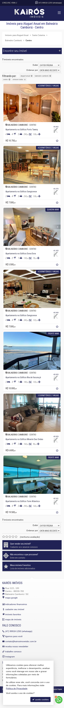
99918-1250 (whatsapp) (18, 631)
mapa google (11, 598)
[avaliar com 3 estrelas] (9, 536)
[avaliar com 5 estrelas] (16, 536)
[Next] (56, 103)
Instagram (10, 656)
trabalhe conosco (13, 651)
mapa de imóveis (13, 619)
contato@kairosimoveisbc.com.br (20, 641)
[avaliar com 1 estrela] (3, 536)
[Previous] (7, 103)
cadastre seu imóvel (14, 609)
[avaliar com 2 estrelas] (6, 536)
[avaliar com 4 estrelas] (13, 536)
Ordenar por (32, 70)
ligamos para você (13, 636)
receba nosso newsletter (16, 646)
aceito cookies (42, 699)
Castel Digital (57, 689)
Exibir (35, 65)
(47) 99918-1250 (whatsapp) (50, 3)
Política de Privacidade (16, 688)
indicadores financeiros (16, 604)
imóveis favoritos (13, 614)
